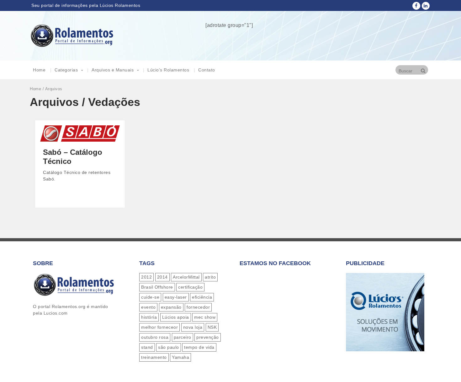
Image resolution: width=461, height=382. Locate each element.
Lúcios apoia (175, 317)
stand (147, 347)
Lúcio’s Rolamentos (168, 69)
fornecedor (198, 307)
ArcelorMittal (186, 277)
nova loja (193, 327)
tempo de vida (199, 347)
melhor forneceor (159, 327)
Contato (206, 69)
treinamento (154, 357)
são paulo (168, 347)
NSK (212, 327)
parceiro (182, 337)
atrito (210, 277)
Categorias (66, 69)
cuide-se (150, 297)
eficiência (202, 297)
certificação (190, 287)
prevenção (207, 337)
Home (39, 69)
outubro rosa (154, 337)
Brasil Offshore (157, 287)
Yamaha (180, 357)
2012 (146, 277)
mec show (204, 317)
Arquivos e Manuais (113, 69)
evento (148, 307)
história (149, 317)
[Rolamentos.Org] (72, 44)
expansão (171, 307)
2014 (162, 277)
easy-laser (176, 297)
